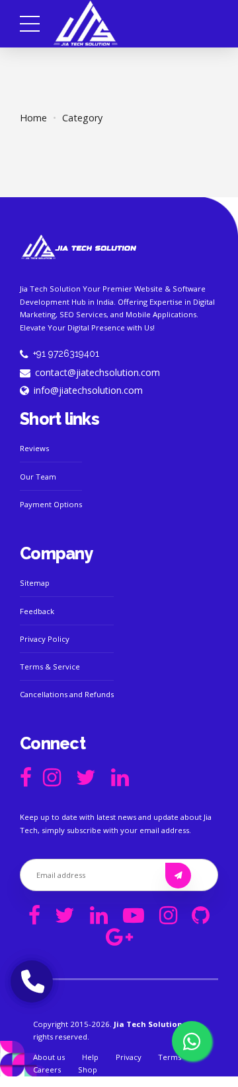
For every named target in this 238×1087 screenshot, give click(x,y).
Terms (169, 1057)
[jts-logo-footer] (79, 247)
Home (33, 118)
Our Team (38, 476)
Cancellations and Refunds (67, 694)
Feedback (37, 611)
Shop (87, 1069)
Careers (47, 1069)
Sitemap (35, 583)
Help (90, 1057)
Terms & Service (50, 666)
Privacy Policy (44, 639)
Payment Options (51, 504)
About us (49, 1057)
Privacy (128, 1057)
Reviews (34, 448)
